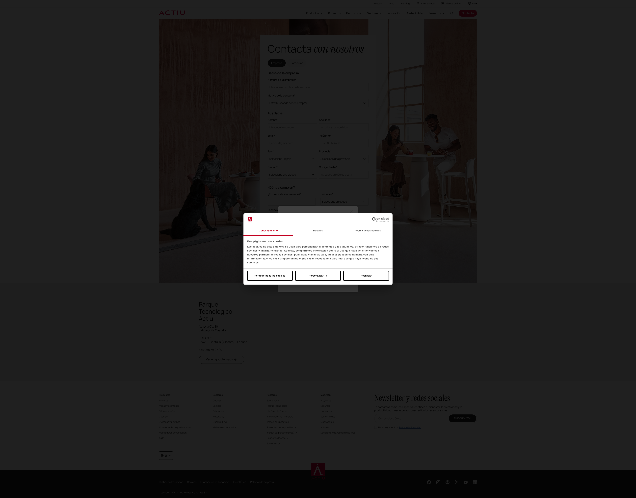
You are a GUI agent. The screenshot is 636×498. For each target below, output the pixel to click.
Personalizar (316, 275)
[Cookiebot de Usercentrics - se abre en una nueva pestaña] (374, 219)
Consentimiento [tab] (268, 230)
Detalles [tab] (318, 230)
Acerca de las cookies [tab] (368, 230)
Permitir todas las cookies (270, 275)
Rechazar (366, 275)
